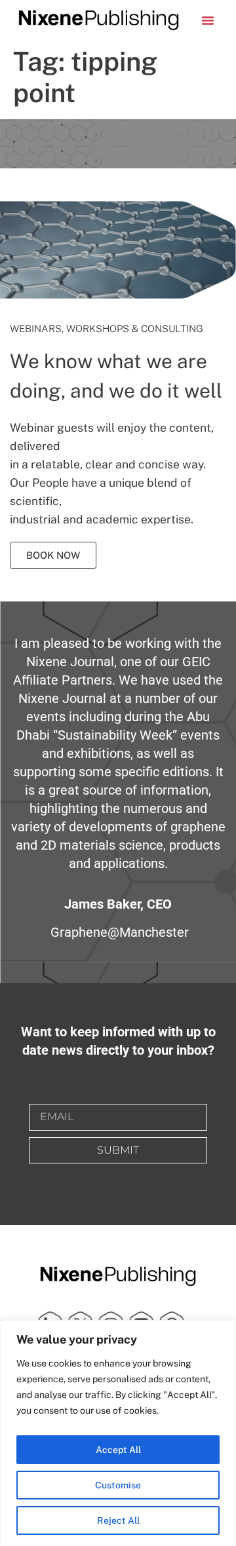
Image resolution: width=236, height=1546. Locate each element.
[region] (118, 1433)
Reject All (118, 1520)
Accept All (118, 1449)
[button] (208, 20)
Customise (118, 1485)
